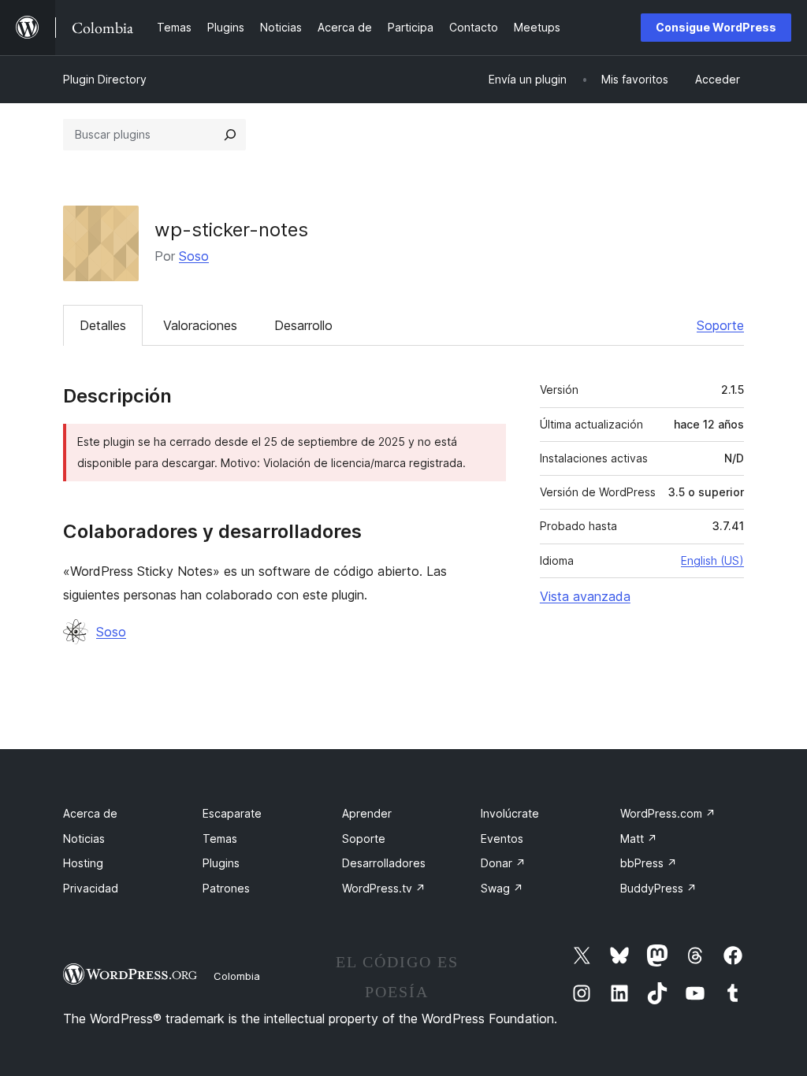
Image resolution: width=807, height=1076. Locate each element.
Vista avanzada (585, 596)
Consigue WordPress (716, 27)
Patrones (226, 888)
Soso (194, 256)
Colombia (237, 976)
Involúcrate (510, 813)
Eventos (502, 838)
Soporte (720, 325)
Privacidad (90, 888)
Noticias (84, 838)
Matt (638, 838)
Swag (502, 888)
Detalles (103, 325)
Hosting (83, 863)
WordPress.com (668, 813)
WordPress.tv (384, 888)
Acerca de (90, 813)
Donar (503, 863)
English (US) (712, 560)
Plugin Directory (105, 79)
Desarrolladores (384, 863)
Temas (220, 838)
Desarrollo (303, 325)
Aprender (367, 813)
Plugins (221, 863)
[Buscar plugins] (230, 134)
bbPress (648, 863)
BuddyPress (658, 888)
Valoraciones (200, 325)
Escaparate (232, 813)
